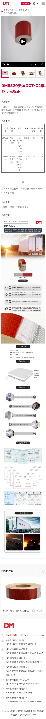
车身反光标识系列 (11, 13)
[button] (37, 571)
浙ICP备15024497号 (28, 715)
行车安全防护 (24, 10)
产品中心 (13, 10)
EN (37, 3)
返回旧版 (25, 3)
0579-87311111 (14, 635)
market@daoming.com (34, 635)
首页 (6, 10)
